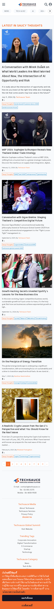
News (27, 563)
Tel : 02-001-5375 (27, 489)
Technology (27, 552)
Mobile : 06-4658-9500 (27, 492)
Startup (27, 549)
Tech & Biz (27, 566)
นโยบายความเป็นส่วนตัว (14, 591)
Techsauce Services (27, 511)
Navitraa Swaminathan (22, 376)
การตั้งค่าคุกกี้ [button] (27, 605)
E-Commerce (27, 546)
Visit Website (27, 529)
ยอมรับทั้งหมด (27, 598)
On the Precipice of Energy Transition (22, 361)
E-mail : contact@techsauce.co (27, 486)
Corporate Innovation (27, 540)
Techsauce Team (23, 97)
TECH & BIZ (20, 11)
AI (33, 11)
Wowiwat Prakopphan (24, 450)
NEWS (6, 11)
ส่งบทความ (27, 517)
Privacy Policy (27, 514)
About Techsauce (27, 508)
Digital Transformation (27, 543)
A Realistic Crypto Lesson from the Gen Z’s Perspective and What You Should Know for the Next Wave (25, 429)
